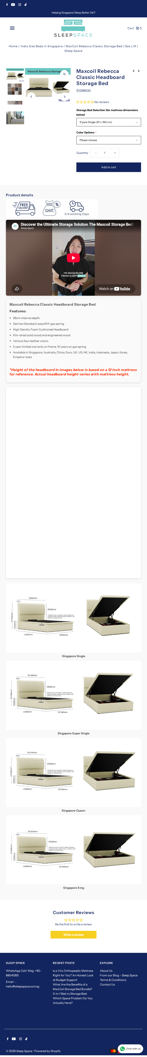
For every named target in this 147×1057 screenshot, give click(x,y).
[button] (85, 102)
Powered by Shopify (47, 1051)
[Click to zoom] (64, 74)
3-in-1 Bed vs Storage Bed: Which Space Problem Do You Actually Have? (72, 998)
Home (13, 46)
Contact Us (107, 984)
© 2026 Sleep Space (19, 1051)
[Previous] (31, 96)
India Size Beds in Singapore (42, 46)
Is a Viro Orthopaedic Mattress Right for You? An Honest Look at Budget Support (73, 975)
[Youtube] (12, 5)
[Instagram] (19, 5)
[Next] (64, 96)
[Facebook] (6, 5)
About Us (106, 971)
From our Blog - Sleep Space (119, 975)
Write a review (73, 935)
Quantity (82, 153)
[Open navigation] (19, 28)
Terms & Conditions (113, 980)
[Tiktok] (25, 5)
